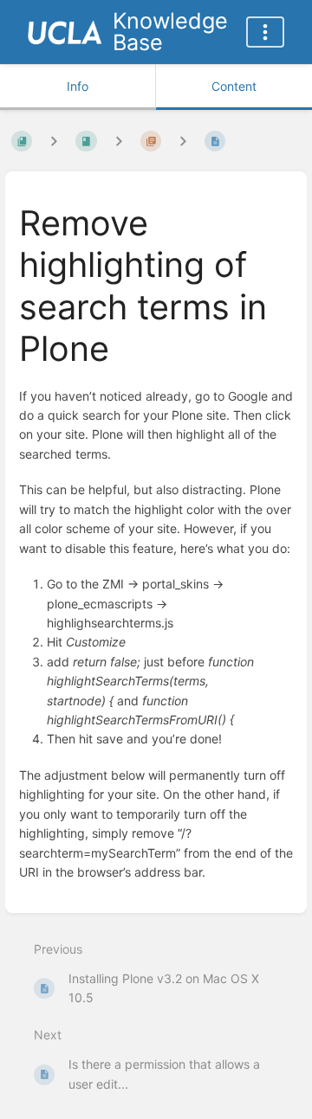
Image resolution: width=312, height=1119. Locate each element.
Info (77, 86)
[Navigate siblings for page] (182, 141)
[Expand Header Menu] (265, 32)
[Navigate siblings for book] (53, 141)
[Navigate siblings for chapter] (118, 141)
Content (234, 86)
